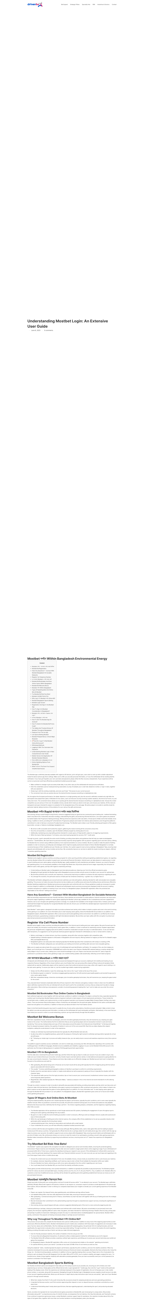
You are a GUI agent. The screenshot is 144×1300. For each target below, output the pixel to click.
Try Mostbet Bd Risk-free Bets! (41, 694)
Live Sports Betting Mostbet (40, 734)
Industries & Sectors (103, 4)
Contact (114, 4)
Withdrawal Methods (38, 745)
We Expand (64, 4)
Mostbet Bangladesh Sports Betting (42, 700)
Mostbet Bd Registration (39, 668)
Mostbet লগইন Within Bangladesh (41, 688)
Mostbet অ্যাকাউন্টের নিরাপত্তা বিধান (40, 696)
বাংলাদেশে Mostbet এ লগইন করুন (40, 717)
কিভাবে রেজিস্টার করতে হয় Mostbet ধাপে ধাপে (42, 760)
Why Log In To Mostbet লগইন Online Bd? (43, 698)
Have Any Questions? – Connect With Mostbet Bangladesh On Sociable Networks (43, 673)
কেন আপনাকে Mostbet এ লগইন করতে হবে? (42, 679)
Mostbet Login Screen (38, 702)
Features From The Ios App (40, 732)
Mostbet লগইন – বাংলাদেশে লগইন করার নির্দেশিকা (43, 666)
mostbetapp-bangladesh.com (55, 825)
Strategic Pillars (75, 4)
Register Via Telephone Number (41, 677)
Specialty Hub (86, 4)
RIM (94, 4)
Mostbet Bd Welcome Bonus (40, 685)
